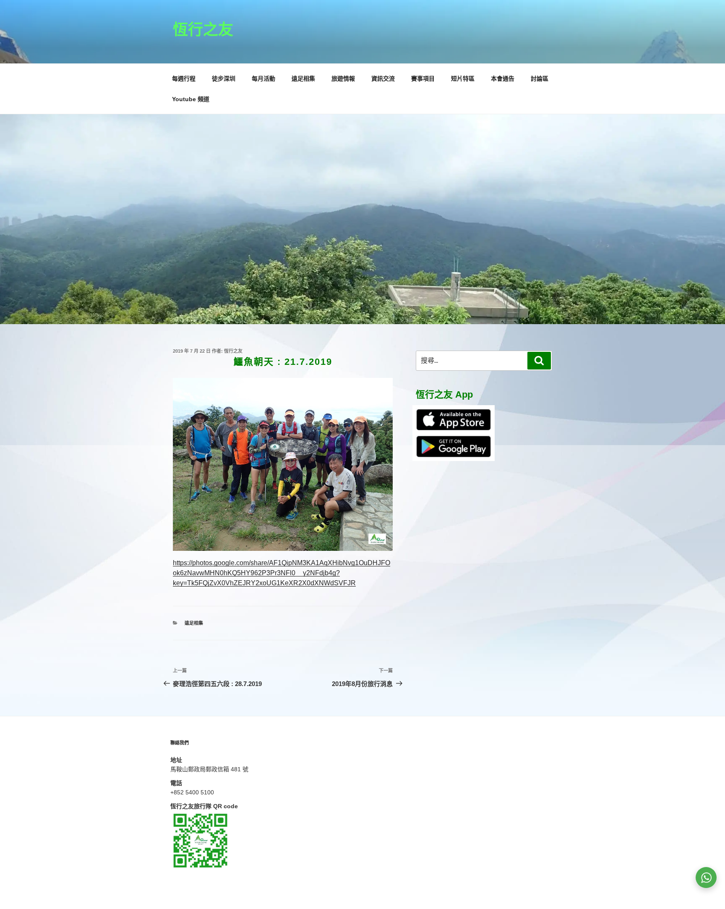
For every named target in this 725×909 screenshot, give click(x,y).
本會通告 (502, 78)
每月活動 (263, 78)
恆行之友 (203, 29)
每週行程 (184, 78)
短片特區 (463, 78)
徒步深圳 (223, 78)
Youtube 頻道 (190, 99)
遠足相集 (303, 78)
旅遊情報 (343, 78)
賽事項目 (423, 78)
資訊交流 (383, 78)
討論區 (539, 78)
